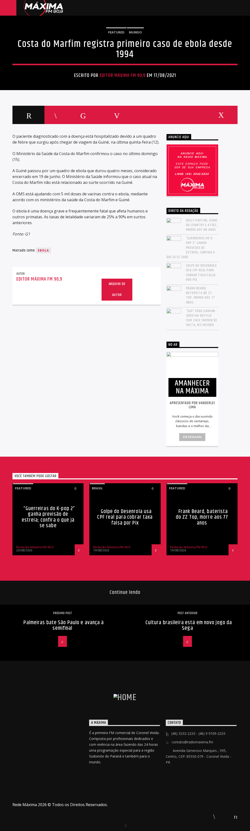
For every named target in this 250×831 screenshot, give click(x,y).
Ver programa (192, 437)
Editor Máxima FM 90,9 (123, 75)
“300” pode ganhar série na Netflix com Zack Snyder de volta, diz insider (201, 318)
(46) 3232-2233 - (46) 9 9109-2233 (198, 733)
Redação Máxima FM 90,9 (34, 547)
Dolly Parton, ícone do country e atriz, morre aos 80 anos (202, 225)
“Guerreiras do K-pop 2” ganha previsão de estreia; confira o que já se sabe (191, 247)
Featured (116, 32)
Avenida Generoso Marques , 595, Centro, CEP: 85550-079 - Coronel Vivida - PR (198, 756)
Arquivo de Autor (117, 289)
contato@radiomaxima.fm (192, 742)
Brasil (97, 488)
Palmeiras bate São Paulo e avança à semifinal (63, 625)
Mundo (135, 32)
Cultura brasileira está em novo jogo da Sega (189, 625)
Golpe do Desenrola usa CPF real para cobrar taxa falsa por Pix (201, 272)
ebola (43, 250)
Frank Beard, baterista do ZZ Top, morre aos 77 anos (200, 295)
